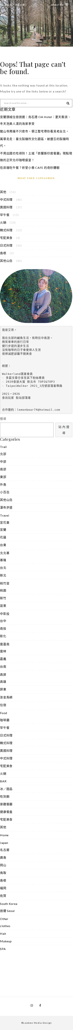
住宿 (3, 705)
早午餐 (4, 215)
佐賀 (3, 895)
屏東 (3, 689)
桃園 (3, 590)
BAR (3, 781)
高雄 (3, 681)
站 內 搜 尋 (63, 430)
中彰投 (4, 613)
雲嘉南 (4, 644)
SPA (3, 949)
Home (4, 835)
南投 (3, 628)
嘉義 (3, 659)
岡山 (3, 865)
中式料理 (6, 199)
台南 (3, 666)
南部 (3, 469)
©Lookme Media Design (36, 1023)
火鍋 (3, 222)
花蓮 (3, 537)
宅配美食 (6, 237)
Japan (4, 842)
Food (3, 713)
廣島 (3, 857)
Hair (3, 933)
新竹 (3, 598)
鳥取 (3, 872)
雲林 (3, 651)
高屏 (3, 674)
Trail (3, 447)
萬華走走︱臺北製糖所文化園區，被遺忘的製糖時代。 (34, 142)
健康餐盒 (6, 811)
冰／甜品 (6, 789)
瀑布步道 (6, 507)
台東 (3, 545)
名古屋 (4, 850)
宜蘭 (3, 529)
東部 (3, 477)
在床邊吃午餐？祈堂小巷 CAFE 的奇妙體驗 (30, 167)
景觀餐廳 (6, 804)
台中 (3, 621)
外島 (3, 484)
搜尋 (3, 418)
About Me (57, 4)
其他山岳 (6, 260)
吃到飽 (4, 796)
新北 (3, 575)
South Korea (8, 903)
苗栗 (3, 605)
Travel (4, 515)
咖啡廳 (4, 720)
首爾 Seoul (7, 911)
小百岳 (4, 492)
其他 (3, 192)
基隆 (3, 560)
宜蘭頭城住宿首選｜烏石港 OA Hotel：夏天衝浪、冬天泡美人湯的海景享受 (35, 120)
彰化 (3, 636)
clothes (5, 926)
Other (4, 919)
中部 (3, 461)
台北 (3, 567)
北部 (3, 454)
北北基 (4, 553)
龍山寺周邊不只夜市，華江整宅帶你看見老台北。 (34, 131)
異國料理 (6, 207)
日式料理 (6, 245)
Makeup (6, 941)
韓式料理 (6, 230)
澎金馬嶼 (6, 697)
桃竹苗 (4, 583)
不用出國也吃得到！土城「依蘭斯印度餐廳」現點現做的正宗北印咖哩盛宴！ (36, 156)
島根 (3, 253)
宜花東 (4, 522)
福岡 (3, 888)
